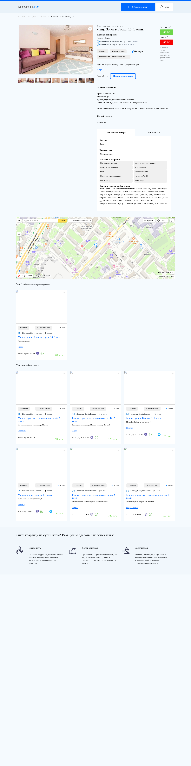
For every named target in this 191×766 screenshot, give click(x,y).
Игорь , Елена (132, 508)
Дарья (74, 431)
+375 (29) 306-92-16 (26, 437)
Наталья (129, 428)
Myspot (28, 7)
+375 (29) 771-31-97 (80, 514)
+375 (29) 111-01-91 (134, 435)
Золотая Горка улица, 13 (62, 16)
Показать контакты (123, 76)
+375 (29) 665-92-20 (26, 354)
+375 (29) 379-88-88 (134, 514)
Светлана (22, 431)
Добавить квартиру (140, 7)
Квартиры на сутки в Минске (32, 16)
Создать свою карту (42, 276)
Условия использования (165, 276)
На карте (138, 51)
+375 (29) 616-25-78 (80, 437)
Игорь (99, 69)
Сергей (75, 508)
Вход (167, 7)
